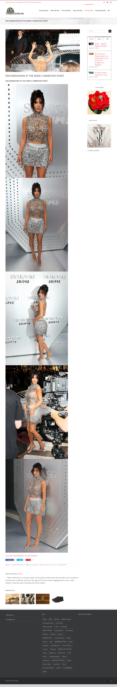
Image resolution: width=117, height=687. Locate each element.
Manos (9, 564)
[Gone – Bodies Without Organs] (91, 44)
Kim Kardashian (47, 564)
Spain (69, 660)
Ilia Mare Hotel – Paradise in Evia (101, 74)
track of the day (48, 668)
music (45, 653)
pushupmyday (54, 657)
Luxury (45, 649)
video (45, 672)
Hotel (68, 638)
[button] (108, 10)
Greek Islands (59, 638)
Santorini (46, 660)
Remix (64, 657)
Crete (56, 627)
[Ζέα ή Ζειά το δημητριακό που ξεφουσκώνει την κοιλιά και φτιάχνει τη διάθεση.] (91, 54)
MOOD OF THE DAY (65, 649)
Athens (57, 619)
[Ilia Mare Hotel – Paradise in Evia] (91, 73)
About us (10, 615)
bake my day (66, 619)
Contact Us (11, 619)
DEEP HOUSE (47, 630)
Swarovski (54, 564)
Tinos (64, 664)
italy (50, 642)
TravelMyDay (67, 668)
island (45, 642)
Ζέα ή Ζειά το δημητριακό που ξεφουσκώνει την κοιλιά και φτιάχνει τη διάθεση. (102, 59)
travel (58, 668)
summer (56, 664)
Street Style (47, 664)
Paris (69, 653)
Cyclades (64, 627)
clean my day (47, 627)
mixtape (53, 649)
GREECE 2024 (47, 638)
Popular (91, 39)
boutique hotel (48, 623)
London (45, 645)
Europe (45, 634)
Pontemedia (15, 681)
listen (71, 642)
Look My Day (34, 564)
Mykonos (52, 653)
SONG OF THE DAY (58, 660)
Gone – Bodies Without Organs (101, 45)
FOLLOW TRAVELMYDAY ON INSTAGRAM (21, 556)
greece (60, 634)
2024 (44, 619)
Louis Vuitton (66, 645)
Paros (45, 657)
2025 (50, 619)
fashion (53, 634)
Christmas (59, 623)
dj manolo (69, 630)
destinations (58, 630)
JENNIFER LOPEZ (60, 642)
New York (61, 653)
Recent (99, 39)
